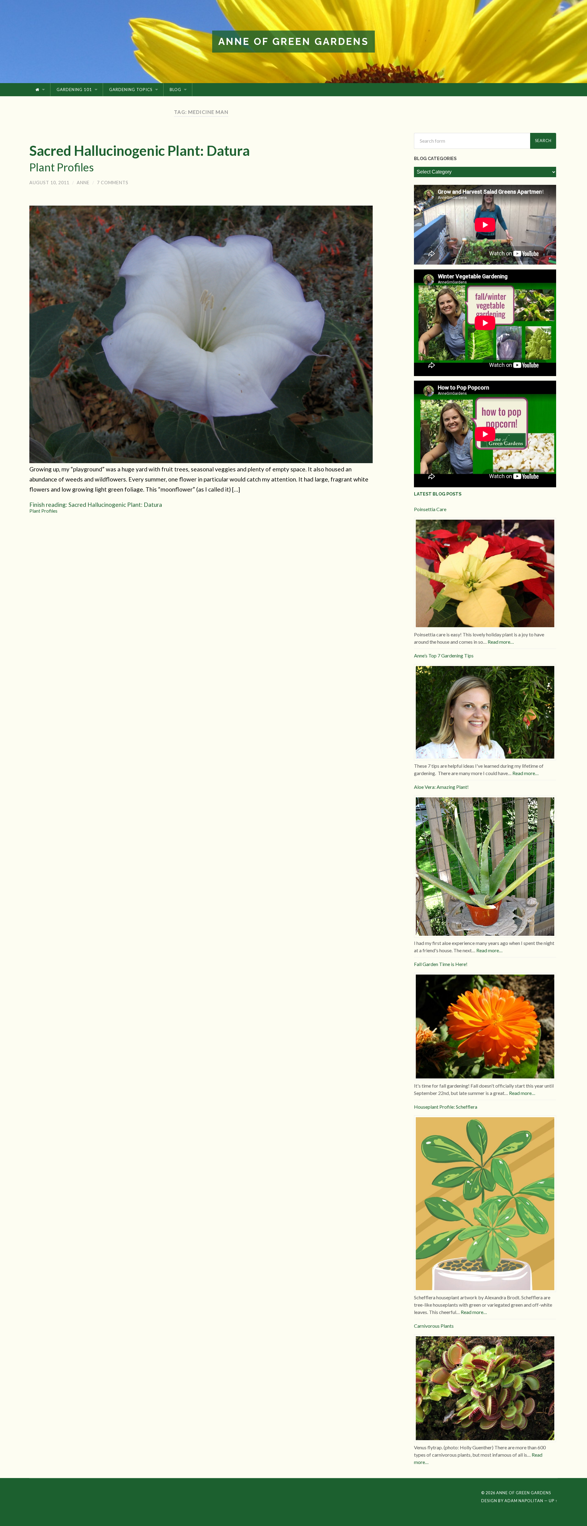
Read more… (501, 642)
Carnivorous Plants (434, 1326)
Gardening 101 (74, 89)
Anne (83, 182)
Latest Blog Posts (437, 493)
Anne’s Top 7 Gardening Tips (444, 655)
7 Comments (112, 182)
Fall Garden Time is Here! (440, 964)
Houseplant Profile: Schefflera (445, 1107)
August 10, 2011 (49, 182)
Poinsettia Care (430, 509)
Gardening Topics (131, 89)
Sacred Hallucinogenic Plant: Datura (139, 158)
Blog (175, 89)
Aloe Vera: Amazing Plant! (441, 787)
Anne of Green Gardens (293, 41)
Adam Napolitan (523, 1500)
